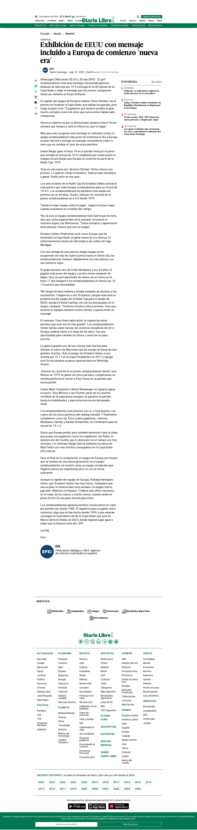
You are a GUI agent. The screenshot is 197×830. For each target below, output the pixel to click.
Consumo (63, 683)
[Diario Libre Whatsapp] (116, 641)
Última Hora (39, 21)
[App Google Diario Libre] (77, 806)
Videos (159, 21)
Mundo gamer (150, 691)
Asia (124, 744)
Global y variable (62, 697)
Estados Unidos (130, 715)
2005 (127, 788)
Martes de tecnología (63, 734)
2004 (138, 788)
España (126, 727)
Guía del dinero (151, 695)
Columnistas (128, 696)
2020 (84, 782)
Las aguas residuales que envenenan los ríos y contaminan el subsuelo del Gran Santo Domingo (142, 131)
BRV (103, 706)
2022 (63, 782)
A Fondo (41, 687)
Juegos (147, 723)
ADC (124, 659)
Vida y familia (86, 719)
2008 (95, 788)
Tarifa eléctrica (138, 25)
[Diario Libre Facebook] (80, 641)
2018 (106, 782)
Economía (79, 21)
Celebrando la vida (86, 728)
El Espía (126, 686)
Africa (125, 748)
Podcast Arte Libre (86, 697)
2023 (52, 782)
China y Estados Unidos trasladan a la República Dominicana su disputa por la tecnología (142, 105)
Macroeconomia (67, 702)
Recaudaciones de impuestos (162, 25)
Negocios (63, 675)
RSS (145, 714)
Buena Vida (85, 683)
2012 (52, 788)
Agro (60, 667)
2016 (127, 782)
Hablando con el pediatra (87, 707)
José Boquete (44, 695)
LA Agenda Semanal (119, 25)
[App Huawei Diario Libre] (118, 806)
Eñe (81, 723)
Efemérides (149, 706)
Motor (104, 671)
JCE (39, 714)
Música (83, 659)
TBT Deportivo (108, 710)
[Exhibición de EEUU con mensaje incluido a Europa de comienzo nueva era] (35, 86)
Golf (103, 675)
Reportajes (43, 700)
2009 (84, 788)
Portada (44, 33)
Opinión (142, 21)
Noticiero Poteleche (127, 691)
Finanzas (63, 659)
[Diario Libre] (98, 19)
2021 (73, 782)
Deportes (132, 21)
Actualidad (51, 21)
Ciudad (40, 663)
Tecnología (64, 725)
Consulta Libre (87, 757)
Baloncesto (107, 659)
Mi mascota (85, 702)
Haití (124, 723)
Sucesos (42, 683)
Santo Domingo (58, 72)
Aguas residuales (77, 25)
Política (62, 21)
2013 (41, 788)
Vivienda (62, 687)
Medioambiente (66, 713)
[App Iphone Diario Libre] (97, 806)
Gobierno (42, 729)
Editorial (126, 667)
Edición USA (108, 726)
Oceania (126, 752)
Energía (62, 679)
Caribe (125, 756)
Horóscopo (149, 719)
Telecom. (63, 691)
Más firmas (128, 704)
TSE (39, 719)
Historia (62, 729)
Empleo (62, 671)
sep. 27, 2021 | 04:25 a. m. (84, 72)
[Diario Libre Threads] (110, 641)
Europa (125, 731)
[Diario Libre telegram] (104, 641)
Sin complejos (86, 733)
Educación (42, 667)
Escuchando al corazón (87, 745)
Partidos (41, 710)
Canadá (126, 736)
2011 (63, 788)
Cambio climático (63, 741)
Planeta (151, 21)
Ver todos (156, 82)
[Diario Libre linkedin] (98, 641)
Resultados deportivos (107, 697)
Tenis (104, 683)
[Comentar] (35, 102)
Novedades (85, 691)
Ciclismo (105, 679)
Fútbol (104, 663)
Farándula (84, 671)
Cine (81, 663)
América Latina (130, 719)
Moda (82, 675)
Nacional (41, 659)
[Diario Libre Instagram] (86, 641)
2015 (138, 782)
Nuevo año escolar (58, 25)
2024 (41, 782)
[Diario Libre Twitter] (92, 641)
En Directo (127, 675)
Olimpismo (106, 687)
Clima (61, 721)
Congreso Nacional (42, 724)
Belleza (83, 679)
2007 (106, 788)
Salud (40, 671)
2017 (116, 782)
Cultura (83, 667)
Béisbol (105, 667)
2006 (116, 788)
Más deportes (108, 691)
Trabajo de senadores (97, 25)
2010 (73, 788)
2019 (95, 782)
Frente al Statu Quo (130, 680)
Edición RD (108, 734)
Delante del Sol (130, 663)
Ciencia (62, 717)
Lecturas (126, 700)
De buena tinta (129, 671)
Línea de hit (107, 702)
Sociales (84, 687)
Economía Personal (84, 752)
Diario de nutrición (84, 714)
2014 (148, 782)
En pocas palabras (84, 739)
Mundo (70, 21)
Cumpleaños (150, 710)
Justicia (41, 675)
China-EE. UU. (40, 25)
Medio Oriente (129, 740)
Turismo (62, 663)
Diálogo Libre (44, 691)
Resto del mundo (127, 761)
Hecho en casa (151, 687)
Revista (123, 21)
